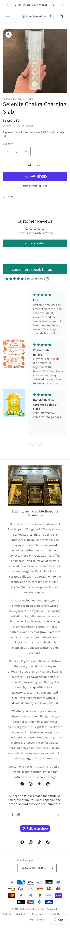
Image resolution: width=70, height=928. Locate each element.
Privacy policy (39, 913)
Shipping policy (37, 919)
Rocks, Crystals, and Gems (32, 909)
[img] (14, 279)
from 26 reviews (34, 279)
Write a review (35, 243)
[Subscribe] (57, 814)
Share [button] (11, 196)
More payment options (35, 185)
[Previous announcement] (7, 5)
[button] (8, 16)
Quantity (8, 143)
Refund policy (22, 913)
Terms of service (58, 913)
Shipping (7, 126)
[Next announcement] (63, 5)
